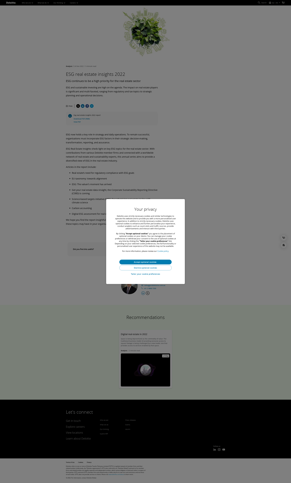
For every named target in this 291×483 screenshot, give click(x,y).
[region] (145, 241)
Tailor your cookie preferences (145, 274)
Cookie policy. (163, 251)
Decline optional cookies (145, 268)
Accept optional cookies (145, 262)
